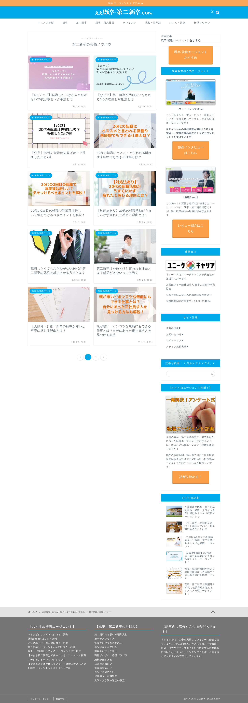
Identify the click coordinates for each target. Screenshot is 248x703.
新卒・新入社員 (104, 22)
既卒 (65, 22)
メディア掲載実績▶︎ (177, 346)
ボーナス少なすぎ (104, 639)
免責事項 (60, 699)
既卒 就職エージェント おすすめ (190, 54)
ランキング (129, 22)
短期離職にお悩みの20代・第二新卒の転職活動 (63, 612)
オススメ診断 (46, 22)
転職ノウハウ (202, 22)
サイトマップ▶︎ (175, 340)
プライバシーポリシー (41, 699)
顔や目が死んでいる (105, 647)
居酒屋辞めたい (103, 664)
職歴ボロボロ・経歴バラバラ (110, 655)
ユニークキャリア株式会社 (196, 274)
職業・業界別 (153, 22)
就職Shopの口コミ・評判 (42, 639)
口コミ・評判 (177, 22)
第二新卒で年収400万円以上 (110, 634)
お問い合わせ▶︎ (175, 334)
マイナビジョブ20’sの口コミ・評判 (48, 634)
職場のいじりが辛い (105, 651)
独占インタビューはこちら (190, 150)
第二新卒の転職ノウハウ (100, 612)
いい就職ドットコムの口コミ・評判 (48, 643)
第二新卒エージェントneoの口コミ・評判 (51, 647)
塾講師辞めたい (103, 668)
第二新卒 (81, 22)
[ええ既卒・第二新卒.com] (124, 15)
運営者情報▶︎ (173, 328)
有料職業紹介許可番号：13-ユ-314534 (188, 301)
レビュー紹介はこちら (190, 228)
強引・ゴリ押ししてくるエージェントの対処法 (54, 651)
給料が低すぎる (103, 659)
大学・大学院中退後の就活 (109, 680)
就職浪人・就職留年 (105, 676)
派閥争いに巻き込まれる (108, 643)
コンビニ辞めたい (104, 672)
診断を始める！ (190, 477)
